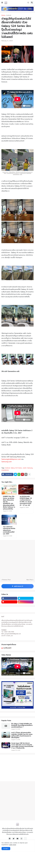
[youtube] (9, 601)
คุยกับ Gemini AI (17, 586)
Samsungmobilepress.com (11, 459)
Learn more (12, 845)
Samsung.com (6, 461)
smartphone (5, 470)
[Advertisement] (12, 767)
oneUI (24, 468)
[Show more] (29, 474)
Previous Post (6, 580)
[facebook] (9, 598)
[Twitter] (15, 474)
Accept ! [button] (5, 848)
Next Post (30, 580)
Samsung (30, 468)
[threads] (25, 838)
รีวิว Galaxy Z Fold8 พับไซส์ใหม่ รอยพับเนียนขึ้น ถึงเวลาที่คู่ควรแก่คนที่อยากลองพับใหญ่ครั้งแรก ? (22, 725)
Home (3, 15)
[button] (2, 2)
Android (8, 15)
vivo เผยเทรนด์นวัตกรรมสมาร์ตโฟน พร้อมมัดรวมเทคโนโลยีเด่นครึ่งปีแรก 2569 (9, 530)
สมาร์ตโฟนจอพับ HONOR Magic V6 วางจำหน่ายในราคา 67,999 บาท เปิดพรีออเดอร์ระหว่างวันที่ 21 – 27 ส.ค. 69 (26, 501)
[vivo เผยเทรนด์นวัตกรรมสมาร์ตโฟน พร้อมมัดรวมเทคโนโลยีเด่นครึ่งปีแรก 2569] (9, 520)
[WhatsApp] (18, 474)
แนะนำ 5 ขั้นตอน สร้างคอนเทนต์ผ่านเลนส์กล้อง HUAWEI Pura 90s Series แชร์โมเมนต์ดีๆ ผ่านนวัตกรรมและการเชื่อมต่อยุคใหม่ (21, 735)
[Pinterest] (22, 474)
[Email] (25, 474)
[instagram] (26, 601)
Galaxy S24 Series (16, 468)
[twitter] (26, 598)
